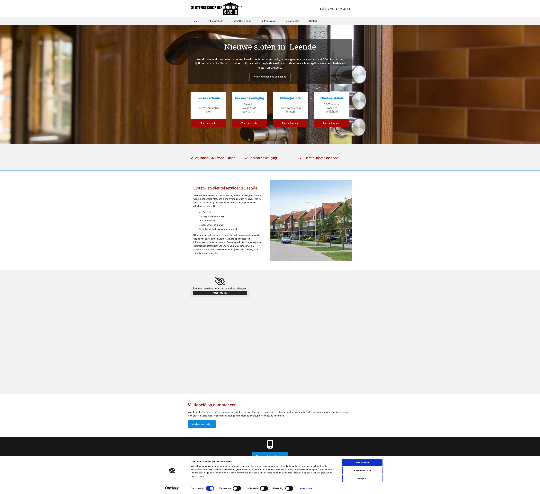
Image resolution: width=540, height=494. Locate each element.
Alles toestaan (362, 462)
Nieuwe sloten (292, 21)
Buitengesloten (268, 21)
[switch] (237, 488)
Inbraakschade (215, 21)
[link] (220, 281)
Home (196, 21)
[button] (270, 77)
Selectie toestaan (362, 470)
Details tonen (305, 488)
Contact (313, 21)
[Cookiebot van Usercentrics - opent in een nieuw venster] (172, 488)
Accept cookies (219, 293)
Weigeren (362, 478)
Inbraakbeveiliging (242, 21)
